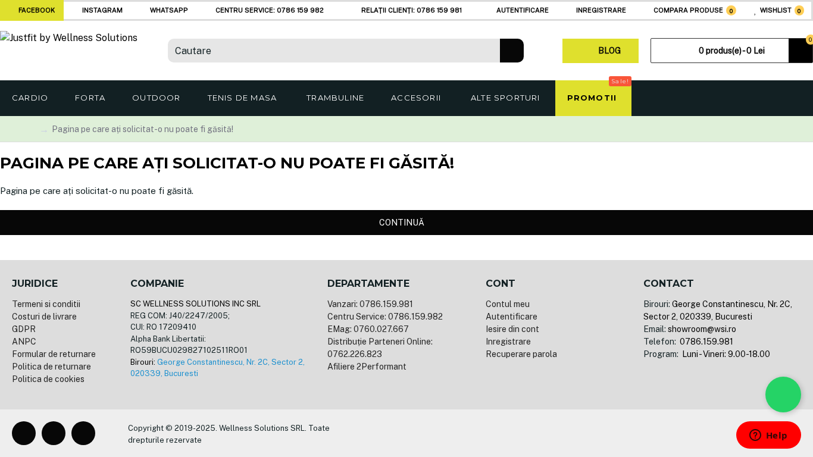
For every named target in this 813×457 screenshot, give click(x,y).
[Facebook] (24, 433)
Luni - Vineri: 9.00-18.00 (725, 354)
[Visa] (448, 433)
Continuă (401, 222)
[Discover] (524, 433)
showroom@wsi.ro (702, 329)
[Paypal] (486, 433)
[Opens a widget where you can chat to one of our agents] (768, 436)
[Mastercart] (467, 433)
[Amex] (505, 433)
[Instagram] (53, 433)
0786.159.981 (705, 341)
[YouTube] (83, 433)
